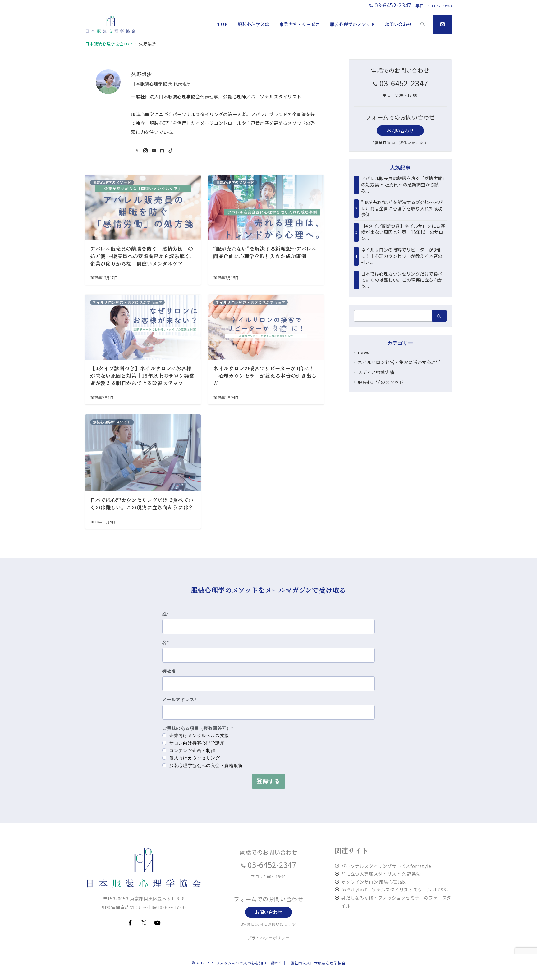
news (363, 352)
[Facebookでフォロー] (130, 923)
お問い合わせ (400, 130)
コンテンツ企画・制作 (191, 750)
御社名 (169, 671)
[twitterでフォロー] (137, 151)
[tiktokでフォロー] (170, 151)
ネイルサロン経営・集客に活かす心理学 (399, 362)
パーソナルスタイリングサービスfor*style (386, 866)
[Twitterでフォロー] (144, 923)
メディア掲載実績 (376, 372)
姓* (165, 614)
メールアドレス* (179, 699)
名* (165, 642)
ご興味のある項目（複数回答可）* (197, 728)
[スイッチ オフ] (423, 24)
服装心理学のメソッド (381, 382)
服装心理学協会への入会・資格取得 (205, 765)
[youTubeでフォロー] (154, 151)
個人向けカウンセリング (194, 758)
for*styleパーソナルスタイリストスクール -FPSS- (394, 890)
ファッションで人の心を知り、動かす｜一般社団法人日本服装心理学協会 (281, 962)
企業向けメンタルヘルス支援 (198, 735)
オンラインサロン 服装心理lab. (373, 882)
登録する (268, 781)
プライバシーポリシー (268, 938)
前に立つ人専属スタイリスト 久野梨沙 (380, 874)
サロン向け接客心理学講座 (196, 743)
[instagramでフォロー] (145, 151)
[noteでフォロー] (162, 151)
